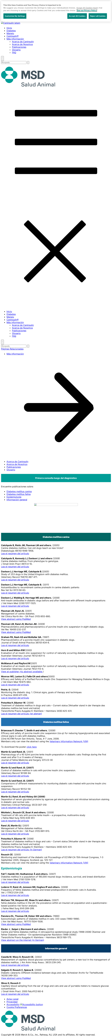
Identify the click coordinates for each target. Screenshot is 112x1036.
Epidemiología (14, 497)
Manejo (10, 33)
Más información (15, 38)
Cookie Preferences (17, 1007)
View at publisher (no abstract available (22, 671)
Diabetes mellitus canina (19, 491)
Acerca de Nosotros (22, 44)
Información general (17, 499)
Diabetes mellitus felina (19, 494)
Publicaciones (19, 47)
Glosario (16, 49)
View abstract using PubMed (16, 619)
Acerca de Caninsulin (23, 41)
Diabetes (11, 30)
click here (32, 746)
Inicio (9, 28)
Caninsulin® (13, 36)
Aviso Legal (12, 999)
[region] (56, 11)
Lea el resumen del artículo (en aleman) (21, 713)
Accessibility (13, 1004)
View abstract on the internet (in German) (22, 940)
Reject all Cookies (97, 16)
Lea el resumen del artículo (15, 553)
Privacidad (12, 1001)
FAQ (14, 52)
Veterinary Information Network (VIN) (69, 741)
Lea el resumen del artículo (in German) (21, 849)
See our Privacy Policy (87, 10)
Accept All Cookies (77, 16)
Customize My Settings (15, 16)
